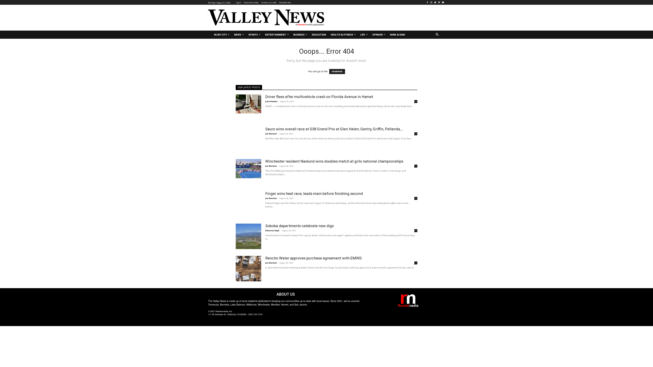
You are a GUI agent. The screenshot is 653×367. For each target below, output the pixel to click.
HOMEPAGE (337, 71)
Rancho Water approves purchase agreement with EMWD (313, 258)
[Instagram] (431, 2)
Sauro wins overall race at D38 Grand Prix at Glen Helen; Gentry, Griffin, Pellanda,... (334, 129)
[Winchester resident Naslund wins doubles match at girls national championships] (248, 168)
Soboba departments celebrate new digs (299, 226)
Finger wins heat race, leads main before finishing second (314, 193)
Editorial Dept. (272, 230)
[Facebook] (427, 2)
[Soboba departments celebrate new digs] (248, 236)
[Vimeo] (439, 2)
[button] (437, 35)
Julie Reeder (271, 101)
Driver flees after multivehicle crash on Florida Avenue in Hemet (319, 97)
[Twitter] (435, 2)
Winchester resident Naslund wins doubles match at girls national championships (334, 161)
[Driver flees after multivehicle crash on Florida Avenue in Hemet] (248, 104)
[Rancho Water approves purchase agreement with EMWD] (248, 268)
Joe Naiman (271, 133)
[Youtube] (443, 2)
